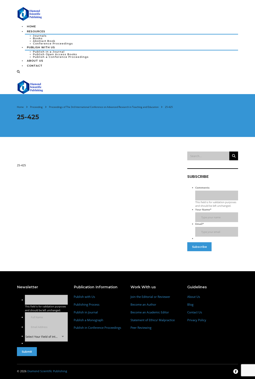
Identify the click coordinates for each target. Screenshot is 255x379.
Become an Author (143, 304)
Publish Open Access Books (55, 54)
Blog (190, 304)
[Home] (30, 87)
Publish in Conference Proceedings (97, 328)
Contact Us (194, 312)
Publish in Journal (86, 312)
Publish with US (41, 47)
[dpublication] (30, 13)
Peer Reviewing (140, 328)
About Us (35, 60)
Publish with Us (84, 297)
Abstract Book (44, 40)
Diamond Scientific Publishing (47, 371)
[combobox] (46, 337)
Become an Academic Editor (149, 312)
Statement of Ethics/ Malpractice (152, 320)
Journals (40, 35)
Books (38, 38)
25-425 (21, 165)
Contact (34, 65)
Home (31, 26)
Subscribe (199, 247)
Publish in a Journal (49, 51)
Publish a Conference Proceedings (61, 56)
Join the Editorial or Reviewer (150, 297)
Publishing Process (86, 304)
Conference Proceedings (53, 43)
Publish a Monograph (88, 320)
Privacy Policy (196, 320)
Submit (27, 351)
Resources (36, 31)
